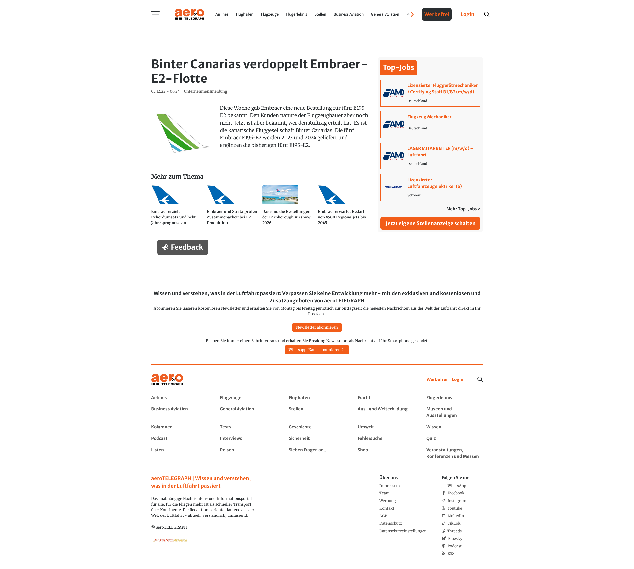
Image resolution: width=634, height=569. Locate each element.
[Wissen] (454, 427)
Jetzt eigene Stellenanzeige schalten (431, 223)
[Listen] (179, 453)
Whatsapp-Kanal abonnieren (315, 349)
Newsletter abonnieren (317, 327)
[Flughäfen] (317, 398)
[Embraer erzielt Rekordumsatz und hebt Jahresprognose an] (177, 207)
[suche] (487, 14)
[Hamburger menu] (155, 14)
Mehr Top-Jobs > (463, 209)
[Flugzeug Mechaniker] (430, 124)
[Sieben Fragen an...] (317, 453)
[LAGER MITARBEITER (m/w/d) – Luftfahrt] (430, 156)
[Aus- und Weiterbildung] (386, 412)
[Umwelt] (386, 427)
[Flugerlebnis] (454, 398)
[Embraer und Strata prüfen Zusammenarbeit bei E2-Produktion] (233, 207)
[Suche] (480, 379)
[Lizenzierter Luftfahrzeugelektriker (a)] (430, 187)
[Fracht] (386, 398)
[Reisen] (248, 453)
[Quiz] (454, 438)
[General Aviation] (248, 412)
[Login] (457, 380)
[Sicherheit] (317, 438)
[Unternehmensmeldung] (205, 91)
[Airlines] (179, 398)
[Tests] (248, 427)
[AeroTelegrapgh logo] (167, 379)
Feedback (187, 247)
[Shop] (386, 453)
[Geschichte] (317, 427)
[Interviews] (248, 438)
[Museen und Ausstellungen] (454, 412)
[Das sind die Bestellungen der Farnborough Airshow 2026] (288, 207)
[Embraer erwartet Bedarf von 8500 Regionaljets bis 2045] (344, 207)
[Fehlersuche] (386, 438)
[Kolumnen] (179, 427)
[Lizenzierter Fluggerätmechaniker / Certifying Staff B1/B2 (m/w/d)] (430, 93)
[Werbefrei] (437, 380)
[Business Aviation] (179, 412)
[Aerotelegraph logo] (189, 13)
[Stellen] (317, 412)
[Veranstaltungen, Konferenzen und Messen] (454, 453)
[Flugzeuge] (248, 398)
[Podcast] (179, 438)
